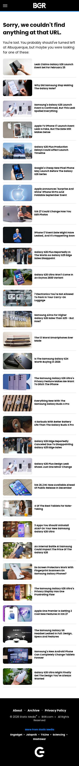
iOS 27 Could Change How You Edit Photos (52, 213)
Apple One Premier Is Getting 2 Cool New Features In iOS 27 (53, 613)
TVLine (45, 734)
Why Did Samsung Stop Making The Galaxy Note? (53, 87)
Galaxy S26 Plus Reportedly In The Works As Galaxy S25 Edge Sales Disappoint (53, 255)
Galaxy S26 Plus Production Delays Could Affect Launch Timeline (51, 150)
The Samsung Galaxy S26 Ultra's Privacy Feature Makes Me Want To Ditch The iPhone (54, 381)
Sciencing (59, 734)
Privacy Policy (55, 710)
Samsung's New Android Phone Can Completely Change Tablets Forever (54, 654)
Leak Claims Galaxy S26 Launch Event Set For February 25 (53, 66)
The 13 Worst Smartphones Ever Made (53, 339)
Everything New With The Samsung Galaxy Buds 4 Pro (51, 402)
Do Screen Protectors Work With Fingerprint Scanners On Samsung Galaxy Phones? (53, 570)
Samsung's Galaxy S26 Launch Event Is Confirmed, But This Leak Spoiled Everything (54, 108)
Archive (34, 710)
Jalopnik (31, 734)
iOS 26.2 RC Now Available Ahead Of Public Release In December (54, 487)
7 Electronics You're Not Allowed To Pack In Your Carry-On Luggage (53, 297)
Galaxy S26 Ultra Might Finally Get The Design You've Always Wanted (52, 675)
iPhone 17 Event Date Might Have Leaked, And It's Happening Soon (54, 234)
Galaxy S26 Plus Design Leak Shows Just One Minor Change (53, 465)
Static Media (28, 717)
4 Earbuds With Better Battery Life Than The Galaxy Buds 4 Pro (54, 423)
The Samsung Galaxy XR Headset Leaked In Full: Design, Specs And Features (53, 633)
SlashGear (39, 739)
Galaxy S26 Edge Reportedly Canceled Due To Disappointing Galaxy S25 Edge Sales (53, 444)
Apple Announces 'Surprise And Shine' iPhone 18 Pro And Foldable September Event (54, 192)
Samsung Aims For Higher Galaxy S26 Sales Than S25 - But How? (54, 318)
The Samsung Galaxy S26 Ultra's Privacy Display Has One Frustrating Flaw (54, 591)
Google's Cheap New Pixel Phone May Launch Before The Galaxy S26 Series (54, 171)
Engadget (16, 734)
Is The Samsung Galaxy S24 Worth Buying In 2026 (51, 360)
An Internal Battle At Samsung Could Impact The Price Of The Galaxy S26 (53, 549)
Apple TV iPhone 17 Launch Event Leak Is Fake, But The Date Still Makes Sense (54, 129)
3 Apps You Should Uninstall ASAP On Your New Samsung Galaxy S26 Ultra (52, 528)
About (17, 710)
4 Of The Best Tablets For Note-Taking (53, 507)
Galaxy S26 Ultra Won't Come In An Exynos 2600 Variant (53, 276)
